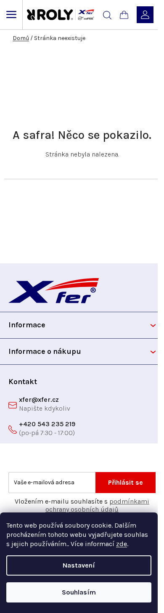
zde (121, 544)
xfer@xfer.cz (39, 399)
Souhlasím (79, 592)
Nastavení (79, 565)
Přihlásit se (125, 482)
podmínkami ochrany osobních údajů (97, 505)
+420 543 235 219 (47, 424)
